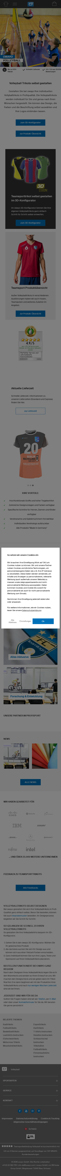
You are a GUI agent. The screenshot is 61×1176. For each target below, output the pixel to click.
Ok (43, 621)
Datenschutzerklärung (31, 610)
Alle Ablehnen (13, 621)
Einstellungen (25, 621)
